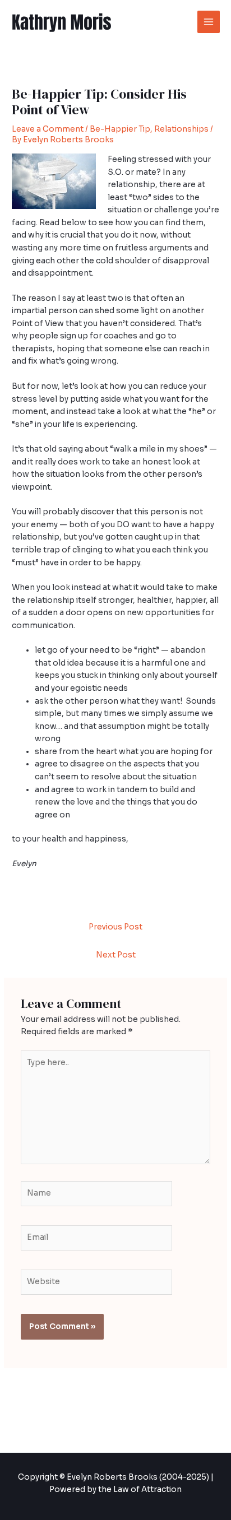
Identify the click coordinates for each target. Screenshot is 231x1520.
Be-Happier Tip (120, 129)
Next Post (116, 955)
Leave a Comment (48, 129)
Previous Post (115, 927)
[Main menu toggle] (208, 22)
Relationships (181, 129)
